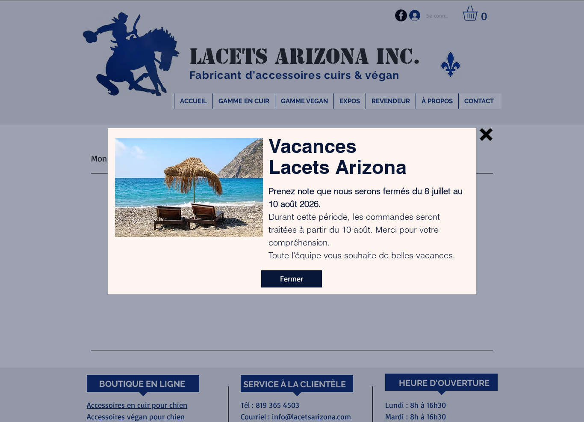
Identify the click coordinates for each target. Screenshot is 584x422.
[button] (486, 134)
